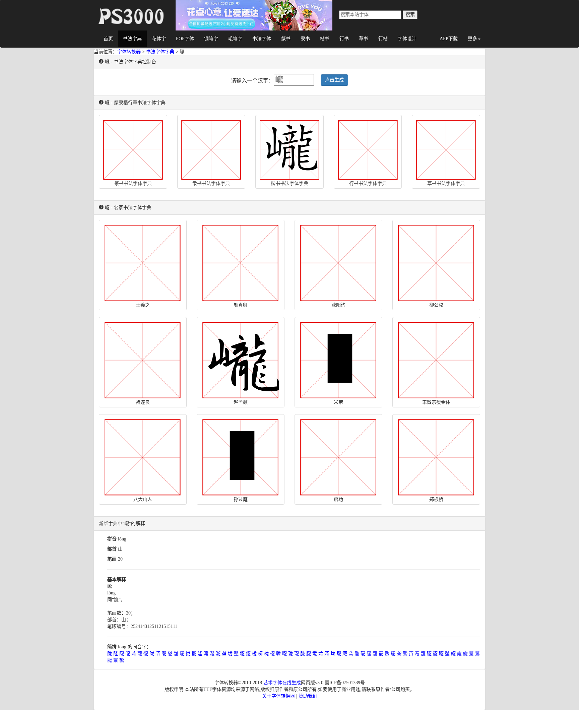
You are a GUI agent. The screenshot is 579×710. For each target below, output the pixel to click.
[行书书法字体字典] (367, 148)
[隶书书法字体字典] (211, 148)
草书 (363, 38)
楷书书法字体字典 (289, 183)
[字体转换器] (130, 8)
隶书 (305, 38)
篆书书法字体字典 (133, 183)
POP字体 (185, 38)
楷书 (324, 38)
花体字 (159, 38)
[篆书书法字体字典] (133, 148)
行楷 (383, 38)
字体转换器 (129, 51)
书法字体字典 (160, 51)
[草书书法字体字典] (445, 148)
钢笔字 (211, 38)
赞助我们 (308, 696)
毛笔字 (235, 38)
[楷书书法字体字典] (289, 148)
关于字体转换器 (278, 696)
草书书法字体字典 (446, 183)
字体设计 (407, 38)
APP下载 (449, 38)
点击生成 (334, 79)
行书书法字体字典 (368, 183)
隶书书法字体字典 (211, 183)
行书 (344, 38)
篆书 (286, 38)
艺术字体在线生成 (282, 682)
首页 (108, 38)
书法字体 (261, 38)
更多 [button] (472, 38)
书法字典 (132, 38)
